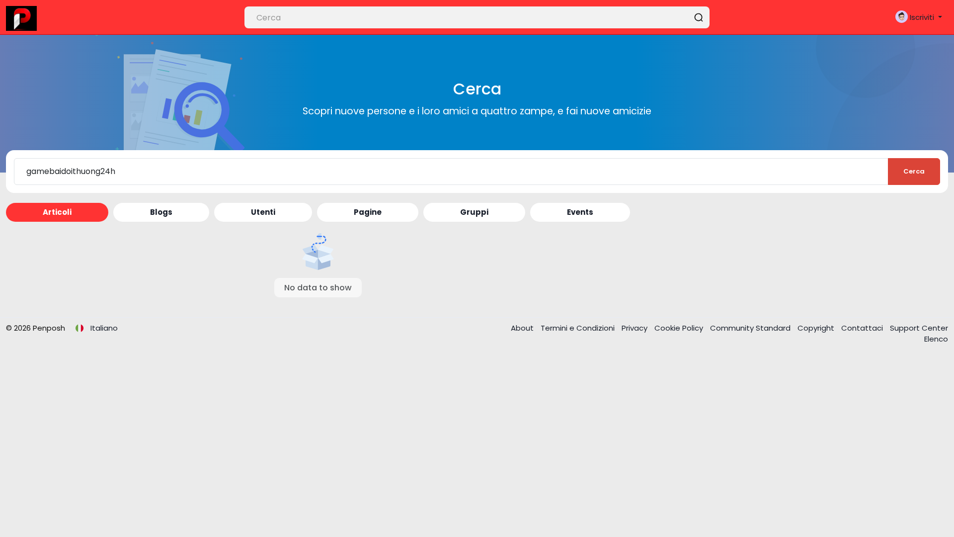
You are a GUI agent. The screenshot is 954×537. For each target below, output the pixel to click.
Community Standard (751, 328)
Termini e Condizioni (579, 328)
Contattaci (863, 328)
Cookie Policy (679, 328)
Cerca (914, 171)
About (523, 328)
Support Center (919, 328)
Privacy (635, 328)
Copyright (816, 328)
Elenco (936, 339)
